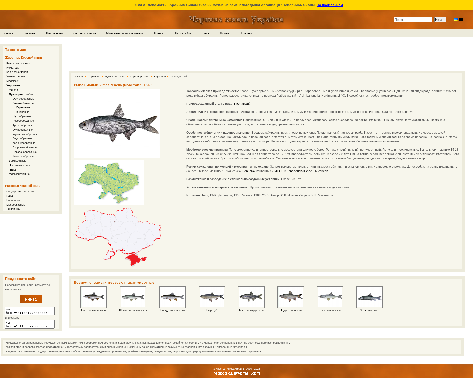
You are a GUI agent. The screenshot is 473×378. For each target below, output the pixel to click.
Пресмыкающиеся (20, 165)
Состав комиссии (84, 33)
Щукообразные (22, 116)
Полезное (246, 33)
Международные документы (125, 33)
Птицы (13, 169)
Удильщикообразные (25, 134)
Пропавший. (242, 103)
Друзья (224, 33)
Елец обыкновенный (93, 310)
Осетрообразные (23, 98)
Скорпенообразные (25, 147)
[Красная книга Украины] (31, 301)
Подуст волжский (291, 310)
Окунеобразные (23, 129)
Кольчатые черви (17, 71)
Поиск (206, 33)
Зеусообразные (22, 138)
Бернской (249, 171)
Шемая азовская (330, 310)
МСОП (279, 171)
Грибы (10, 195)
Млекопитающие (19, 173)
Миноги (13, 89)
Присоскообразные (25, 151)
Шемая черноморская (133, 310)
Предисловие (54, 33)
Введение (29, 33)
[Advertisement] (31, 243)
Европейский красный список (307, 171)
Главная (7, 33)
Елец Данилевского (172, 310)
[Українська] (456, 19)
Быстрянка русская (251, 310)
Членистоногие (15, 76)
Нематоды (12, 67)
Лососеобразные (23, 120)
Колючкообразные (24, 142)
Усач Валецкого (369, 310)
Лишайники (13, 208)
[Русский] (461, 19)
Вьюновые (22, 111)
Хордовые (13, 85)
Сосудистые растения (20, 191)
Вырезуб (211, 310)
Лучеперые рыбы (21, 94)
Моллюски (12, 80)
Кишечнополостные (18, 63)
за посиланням (330, 5)
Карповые (23, 107)
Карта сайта (183, 33)
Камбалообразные (24, 156)
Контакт (159, 33)
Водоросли (13, 200)
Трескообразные (23, 125)
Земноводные (17, 160)
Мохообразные (15, 204)
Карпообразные (23, 103)
